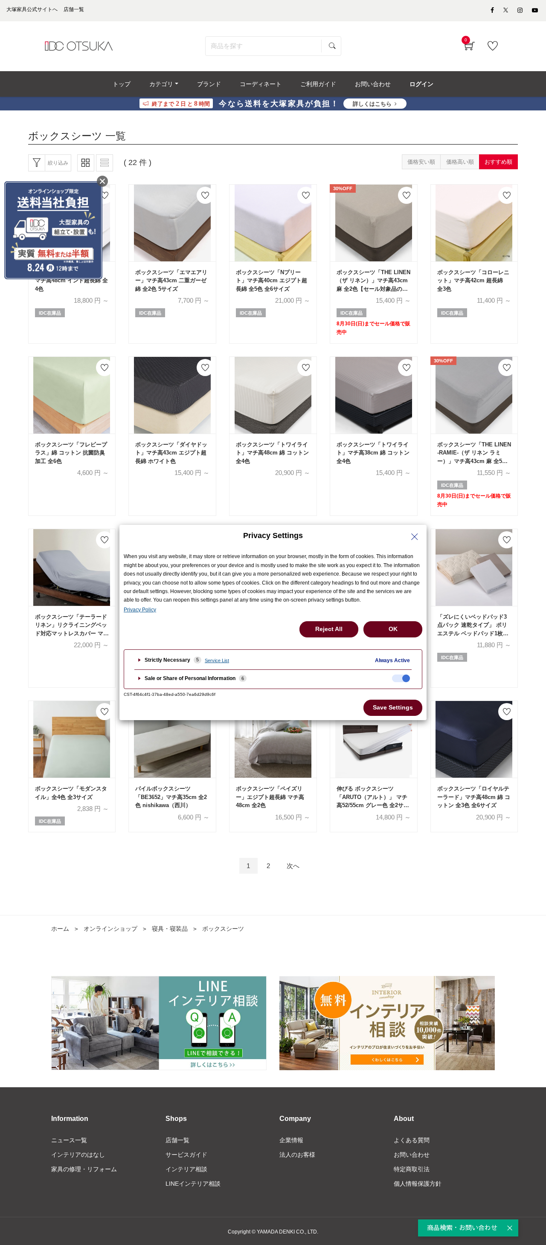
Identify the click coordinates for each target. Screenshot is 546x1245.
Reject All (329, 628)
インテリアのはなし (78, 1154)
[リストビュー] (104, 162)
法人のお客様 (297, 1154)
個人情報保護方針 (417, 1183)
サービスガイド (186, 1154)
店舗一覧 (177, 1140)
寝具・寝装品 (170, 928)
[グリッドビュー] (85, 162)
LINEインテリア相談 (193, 1183)
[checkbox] (401, 678)
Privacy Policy (140, 610)
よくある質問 (412, 1140)
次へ (293, 865)
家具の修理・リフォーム (84, 1169)
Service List (217, 660)
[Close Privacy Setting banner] (414, 536)
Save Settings (393, 707)
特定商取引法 (412, 1169)
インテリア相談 (186, 1169)
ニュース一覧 (69, 1140)
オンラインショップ (110, 928)
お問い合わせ (412, 1154)
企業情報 (291, 1140)
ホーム (60, 928)
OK (393, 628)
